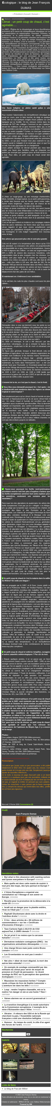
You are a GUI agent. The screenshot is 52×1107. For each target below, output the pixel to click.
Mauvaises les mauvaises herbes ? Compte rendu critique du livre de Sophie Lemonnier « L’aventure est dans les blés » (24, 983)
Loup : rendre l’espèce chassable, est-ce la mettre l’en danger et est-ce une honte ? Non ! (24, 990)
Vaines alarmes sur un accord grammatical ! (25, 998)
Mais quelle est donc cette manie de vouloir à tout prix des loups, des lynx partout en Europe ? (25, 884)
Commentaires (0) (26, 804)
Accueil (27, 14)
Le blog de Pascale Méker (16, 1089)
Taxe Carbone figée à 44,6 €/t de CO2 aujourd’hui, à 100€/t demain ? (20, 930)
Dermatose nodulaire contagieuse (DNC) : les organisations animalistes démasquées (25, 943)
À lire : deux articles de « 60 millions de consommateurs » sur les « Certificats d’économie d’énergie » (22, 922)
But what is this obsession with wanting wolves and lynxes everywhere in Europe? (26, 878)
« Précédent (18, 14)
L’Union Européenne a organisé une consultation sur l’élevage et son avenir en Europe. (22, 894)
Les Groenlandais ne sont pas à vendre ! (23, 954)
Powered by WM (26, 1104)
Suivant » (36, 14)
